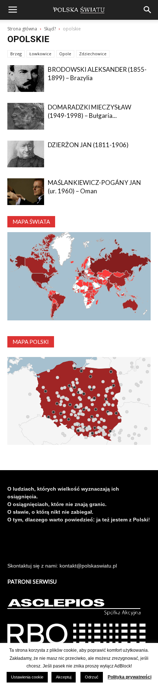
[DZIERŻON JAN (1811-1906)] (25, 154)
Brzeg (16, 53)
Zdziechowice (93, 53)
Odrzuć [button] (91, 677)
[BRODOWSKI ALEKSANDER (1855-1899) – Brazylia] (25, 78)
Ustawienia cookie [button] (27, 677)
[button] (147, 10)
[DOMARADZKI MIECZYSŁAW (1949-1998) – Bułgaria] (25, 116)
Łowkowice (40, 53)
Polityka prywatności (129, 677)
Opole (65, 53)
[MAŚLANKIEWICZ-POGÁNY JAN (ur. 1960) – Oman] (25, 191)
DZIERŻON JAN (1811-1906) (88, 145)
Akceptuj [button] (63, 677)
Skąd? (50, 29)
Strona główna (22, 29)
